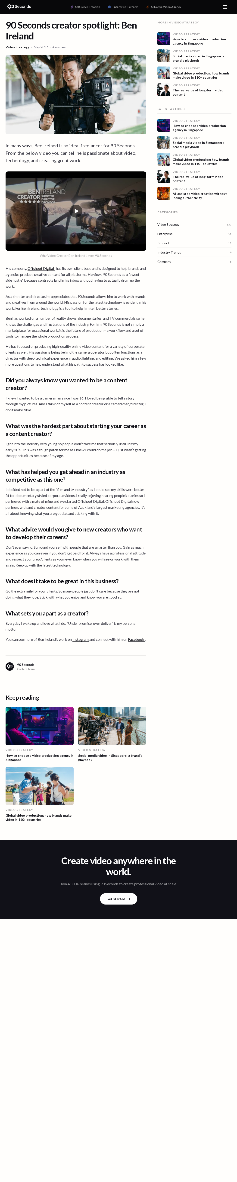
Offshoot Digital (41, 268)
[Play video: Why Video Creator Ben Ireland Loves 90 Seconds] (76, 211)
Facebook (136, 639)
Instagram (80, 639)
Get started (115, 899)
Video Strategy (17, 47)
